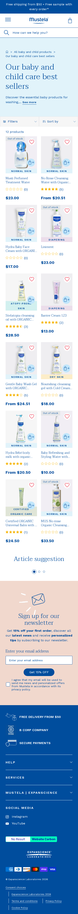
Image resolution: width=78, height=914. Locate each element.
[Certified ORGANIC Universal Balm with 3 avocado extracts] (21, 497)
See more (29, 102)
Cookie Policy (20, 907)
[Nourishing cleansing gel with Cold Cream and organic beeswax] (56, 360)
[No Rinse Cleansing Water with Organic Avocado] (56, 154)
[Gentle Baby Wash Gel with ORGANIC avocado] (21, 360)
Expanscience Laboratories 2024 (31, 894)
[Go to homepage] (7, 51)
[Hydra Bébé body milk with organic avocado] (21, 429)
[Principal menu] (8, 20)
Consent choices (16, 887)
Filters (13, 121)
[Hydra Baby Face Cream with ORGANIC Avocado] (21, 223)
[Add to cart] (31, 163)
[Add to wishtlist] (31, 142)
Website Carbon (43, 839)
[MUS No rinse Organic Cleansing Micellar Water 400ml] (56, 497)
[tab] (34, 572)
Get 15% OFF (39, 672)
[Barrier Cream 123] (56, 292)
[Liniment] (56, 223)
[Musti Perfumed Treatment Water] (21, 154)
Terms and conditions (25, 901)
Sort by (52, 121)
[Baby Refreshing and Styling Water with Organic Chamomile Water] (56, 429)
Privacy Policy (54, 901)
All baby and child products (33, 51)
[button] (70, 21)
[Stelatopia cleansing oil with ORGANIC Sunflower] (21, 292)
